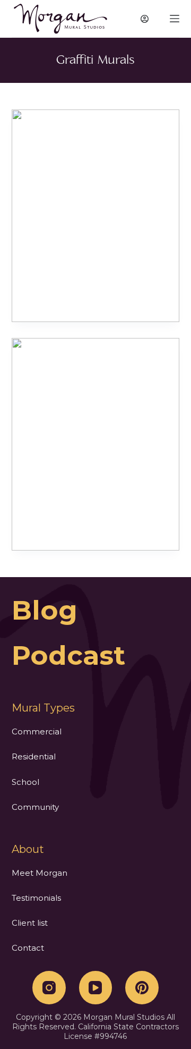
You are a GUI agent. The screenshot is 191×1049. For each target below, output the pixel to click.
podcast (68, 655)
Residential (34, 756)
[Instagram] (49, 987)
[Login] (145, 19)
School (25, 782)
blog (44, 610)
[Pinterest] (142, 987)
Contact (28, 948)
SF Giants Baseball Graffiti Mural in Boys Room (95, 215)
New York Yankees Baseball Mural (95, 443)
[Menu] (174, 18)
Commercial (37, 731)
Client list (30, 923)
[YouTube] (95, 987)
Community (35, 807)
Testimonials (36, 898)
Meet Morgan (39, 873)
